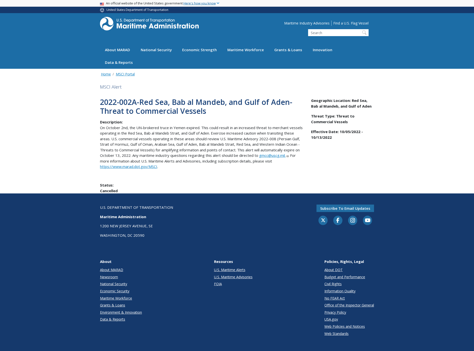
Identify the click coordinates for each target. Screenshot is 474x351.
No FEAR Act (334, 298)
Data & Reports (119, 62)
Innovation (322, 49)
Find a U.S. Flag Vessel (351, 23)
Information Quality (340, 291)
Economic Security (114, 291)
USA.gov (331, 319)
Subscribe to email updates (345, 208)
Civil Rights (333, 283)
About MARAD (117, 49)
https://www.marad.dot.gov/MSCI (128, 166)
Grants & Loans (288, 49)
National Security (156, 49)
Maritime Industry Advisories (307, 23)
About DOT (333, 269)
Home (106, 74)
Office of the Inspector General (349, 305)
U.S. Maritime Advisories (233, 277)
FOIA (218, 283)
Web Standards (336, 333)
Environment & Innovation (121, 312)
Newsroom (109, 277)
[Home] (149, 25)
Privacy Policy (335, 312)
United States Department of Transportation (137, 10)
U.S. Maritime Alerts (229, 269)
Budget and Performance (344, 277)
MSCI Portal (125, 74)
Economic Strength (199, 49)
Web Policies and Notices (344, 326)
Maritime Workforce (245, 49)
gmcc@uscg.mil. (272, 155)
